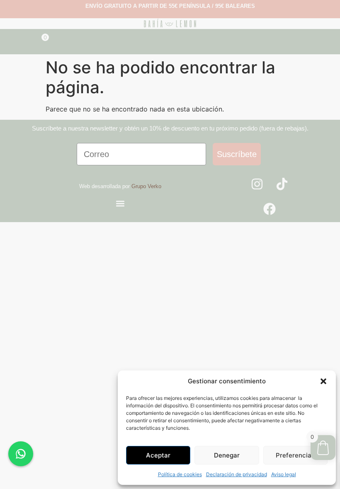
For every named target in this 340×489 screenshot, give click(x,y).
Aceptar (158, 455)
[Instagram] (257, 184)
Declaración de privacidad (236, 474)
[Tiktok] (282, 184)
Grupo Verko (146, 186)
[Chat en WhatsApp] (20, 453)
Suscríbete (237, 154)
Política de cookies (180, 474)
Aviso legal (283, 474)
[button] (323, 381)
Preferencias (295, 455)
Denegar (227, 455)
